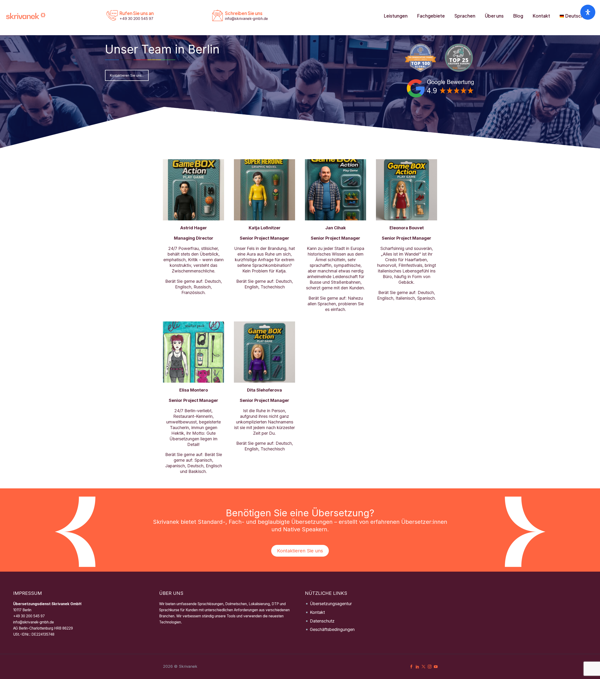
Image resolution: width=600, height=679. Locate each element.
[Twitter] (423, 666)
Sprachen (464, 16)
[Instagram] (429, 666)
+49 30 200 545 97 (29, 616)
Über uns (494, 16)
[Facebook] (411, 666)
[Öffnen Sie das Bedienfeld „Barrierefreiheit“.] (587, 12)
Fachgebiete (431, 16)
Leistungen (396, 16)
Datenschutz (322, 621)
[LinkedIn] (417, 666)
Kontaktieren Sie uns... (127, 75)
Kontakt (541, 16)
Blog (518, 16)
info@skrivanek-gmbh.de (33, 622)
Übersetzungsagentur (331, 603)
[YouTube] (436, 666)
